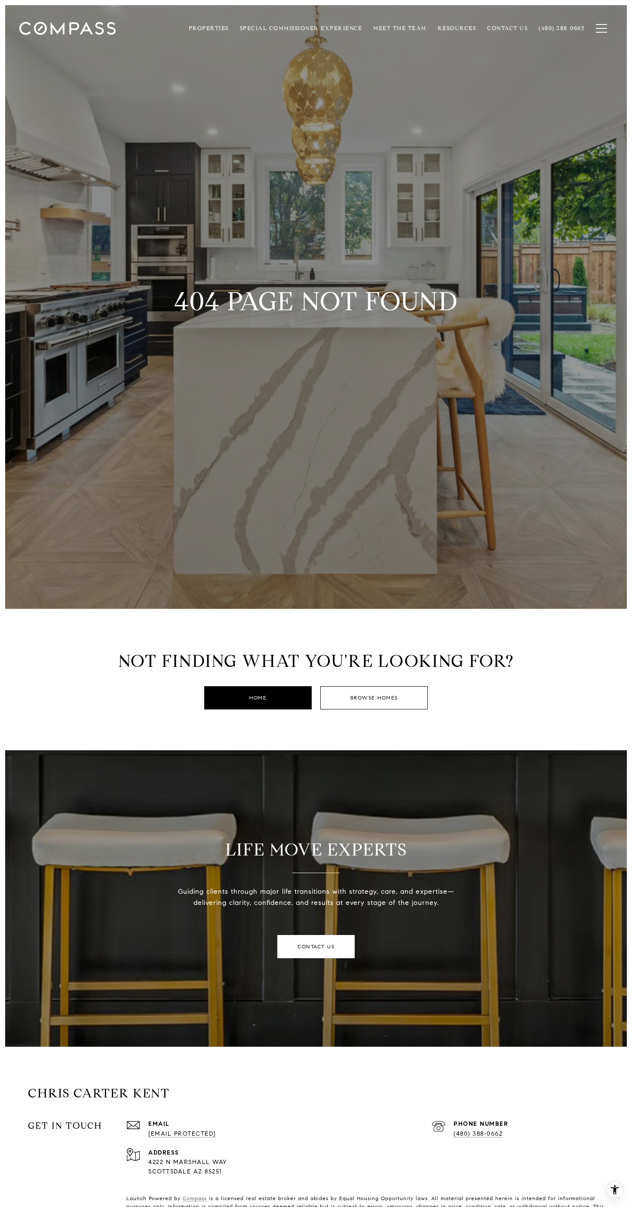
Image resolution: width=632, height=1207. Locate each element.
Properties (209, 28)
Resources (457, 28)
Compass (195, 1198)
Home (258, 697)
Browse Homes (374, 697)
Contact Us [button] (316, 946)
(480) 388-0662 (478, 1133)
